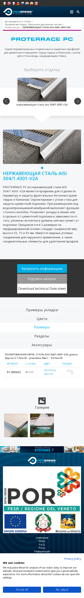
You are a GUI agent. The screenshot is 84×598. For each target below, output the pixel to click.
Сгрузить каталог (42, 278)
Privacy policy (72, 558)
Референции (42, 551)
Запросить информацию (42, 268)
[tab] (42, 309)
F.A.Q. (42, 544)
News (42, 541)
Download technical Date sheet (42, 288)
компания (42, 537)
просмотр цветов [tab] (50, 372)
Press (42, 548)
